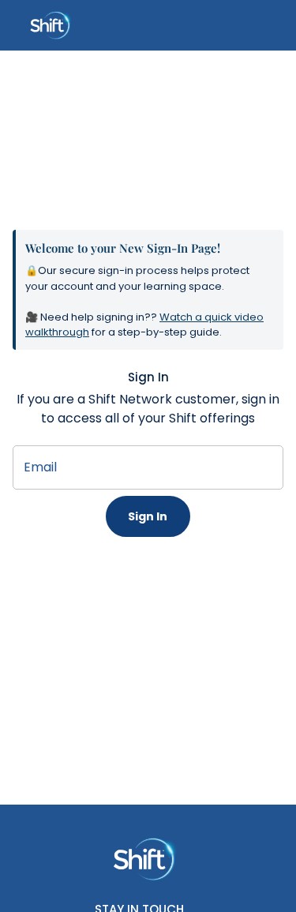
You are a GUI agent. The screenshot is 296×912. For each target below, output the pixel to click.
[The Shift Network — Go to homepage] (148, 859)
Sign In (147, 516)
